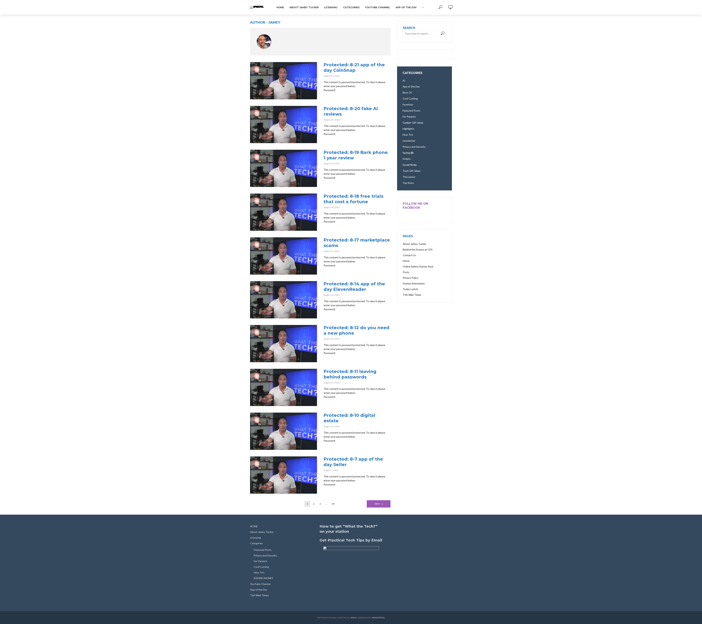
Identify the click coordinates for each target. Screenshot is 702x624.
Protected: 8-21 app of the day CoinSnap (354, 67)
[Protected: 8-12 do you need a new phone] (283, 343)
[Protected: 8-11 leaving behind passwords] (283, 387)
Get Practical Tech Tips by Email (351, 540)
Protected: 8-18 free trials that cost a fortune (353, 199)
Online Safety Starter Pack (418, 266)
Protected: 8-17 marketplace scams (357, 242)
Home (406, 260)
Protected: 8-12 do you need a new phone (356, 330)
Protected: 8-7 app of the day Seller (353, 461)
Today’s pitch (410, 289)
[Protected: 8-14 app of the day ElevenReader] (283, 299)
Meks (354, 618)
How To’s (259, 572)
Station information (414, 283)
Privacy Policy (410, 277)
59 (333, 503)
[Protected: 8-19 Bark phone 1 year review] (283, 168)
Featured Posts (262, 549)
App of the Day (406, 7)
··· (423, 7)
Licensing (331, 7)
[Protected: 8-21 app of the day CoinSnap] (283, 80)
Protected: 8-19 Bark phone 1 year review (356, 155)
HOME (280, 7)
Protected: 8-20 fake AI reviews (351, 111)
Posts (406, 272)
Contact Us (409, 255)
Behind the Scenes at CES (418, 249)
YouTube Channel (377, 7)
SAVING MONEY (263, 578)
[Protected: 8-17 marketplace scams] (283, 256)
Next (377, 503)
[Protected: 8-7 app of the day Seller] (283, 475)
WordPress (378, 618)
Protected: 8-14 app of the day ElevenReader (354, 286)
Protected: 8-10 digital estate (349, 418)
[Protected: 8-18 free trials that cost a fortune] (283, 212)
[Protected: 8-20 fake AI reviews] (283, 124)
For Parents (260, 561)
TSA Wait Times (412, 294)
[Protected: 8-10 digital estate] (283, 431)
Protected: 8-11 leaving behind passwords (350, 374)
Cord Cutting (261, 566)
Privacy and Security (265, 555)
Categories (351, 7)
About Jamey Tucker (304, 7)
